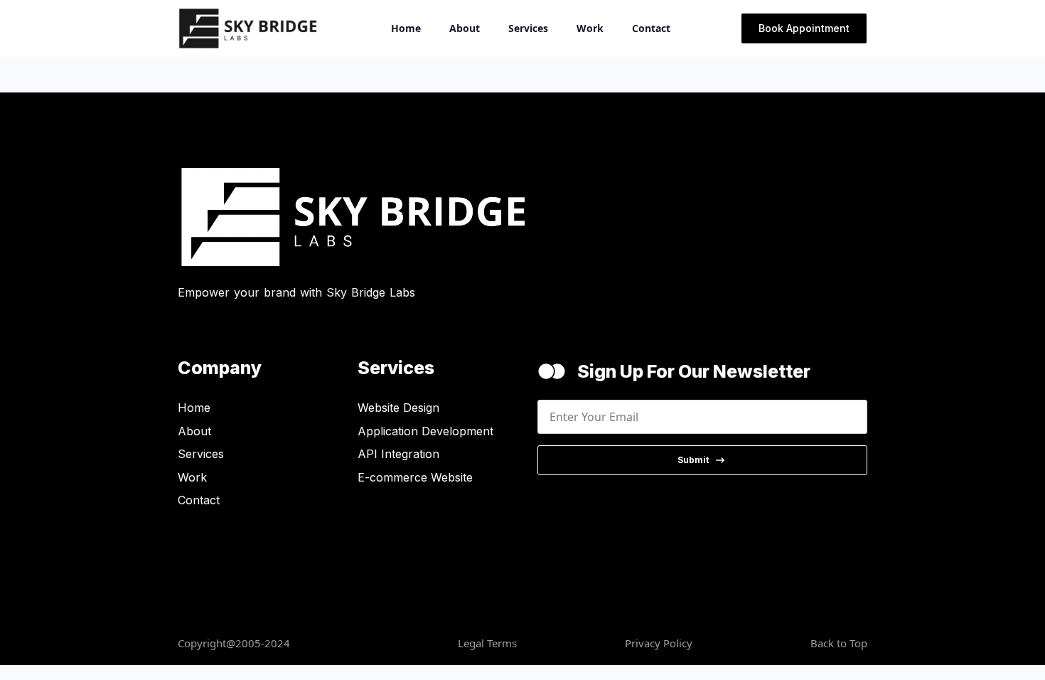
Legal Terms (487, 643)
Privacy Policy (658, 643)
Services (528, 28)
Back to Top (838, 643)
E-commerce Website (415, 477)
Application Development (425, 431)
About (464, 28)
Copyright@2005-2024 (234, 643)
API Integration (398, 454)
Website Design (398, 407)
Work (590, 28)
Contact (651, 28)
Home (406, 28)
